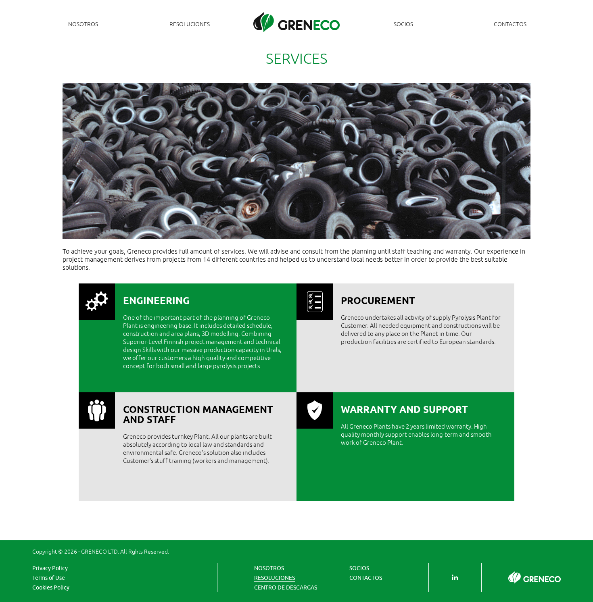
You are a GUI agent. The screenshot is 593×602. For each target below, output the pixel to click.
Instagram (455, 577)
